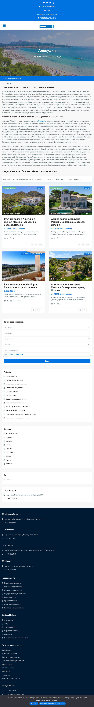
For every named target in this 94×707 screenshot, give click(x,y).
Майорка (17, 213)
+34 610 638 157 (46, 18)
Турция (8, 456)
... (37, 234)
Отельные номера (8, 668)
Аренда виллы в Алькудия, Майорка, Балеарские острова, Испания (68, 222)
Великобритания (12, 433)
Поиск (47, 361)
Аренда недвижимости (13, 590)
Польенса (17, 279)
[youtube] (50, 3)
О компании (8, 620)
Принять (34, 703)
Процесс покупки (12, 391)
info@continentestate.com (14, 694)
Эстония (9, 464)
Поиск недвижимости (12, 583)
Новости (9, 479)
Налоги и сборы (11, 395)
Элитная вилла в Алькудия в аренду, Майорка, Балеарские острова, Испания (20, 222)
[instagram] (53, 3)
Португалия (10, 452)
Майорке (41, 121)
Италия (8, 445)
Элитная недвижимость (11, 678)
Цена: (5, 354)
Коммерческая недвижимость (13, 661)
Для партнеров (10, 627)
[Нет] (91, 701)
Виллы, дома (6, 650)
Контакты (8, 634)
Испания (9, 441)
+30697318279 (10, 570)
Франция (9, 460)
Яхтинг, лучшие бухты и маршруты (18, 406)
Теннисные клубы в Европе (15, 410)
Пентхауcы (6, 671)
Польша (9, 448)
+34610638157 (12, 498)
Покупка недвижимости (13, 587)
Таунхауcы (6, 675)
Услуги (7, 624)
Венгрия (9, 437)
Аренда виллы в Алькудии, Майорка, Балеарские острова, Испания (68, 287)
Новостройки (7, 664)
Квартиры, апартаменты (11, 657)
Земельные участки (9, 654)
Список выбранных (48, 6)
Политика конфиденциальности (52, 703)
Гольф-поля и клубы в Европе (16, 403)
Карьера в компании (12, 631)
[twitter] (47, 3)
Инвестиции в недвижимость (16, 384)
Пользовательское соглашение (16, 638)
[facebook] (40, 3)
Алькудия (9, 213)
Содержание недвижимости (16, 399)
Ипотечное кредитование (15, 388)
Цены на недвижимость (14, 380)
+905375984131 (11, 554)
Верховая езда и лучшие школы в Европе (21, 414)
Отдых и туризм (11, 376)
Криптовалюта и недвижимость (17, 418)
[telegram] (44, 3)
